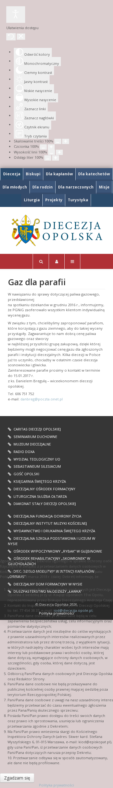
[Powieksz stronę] (65, 141)
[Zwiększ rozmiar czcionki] (51, 147)
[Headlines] (56, 230)
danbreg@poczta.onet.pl (41, 399)
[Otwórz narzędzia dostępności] (15, 14)
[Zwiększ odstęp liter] (55, 158)
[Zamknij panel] (21, 36)
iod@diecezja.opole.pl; (73, 610)
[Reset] (11, 36)
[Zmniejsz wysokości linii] (51, 152)
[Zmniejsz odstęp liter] (47, 158)
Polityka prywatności (56, 785)
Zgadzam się (17, 778)
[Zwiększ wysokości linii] (59, 152)
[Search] (41, 261)
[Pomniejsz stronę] (57, 141)
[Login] (57, 261)
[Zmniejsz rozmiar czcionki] (43, 147)
